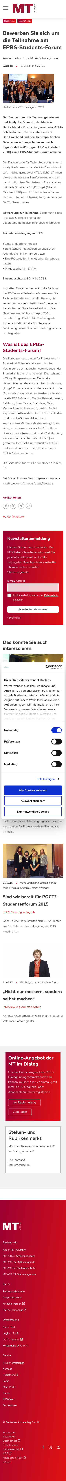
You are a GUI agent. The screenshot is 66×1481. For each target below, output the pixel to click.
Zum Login (20, 1112)
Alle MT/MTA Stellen (14, 1250)
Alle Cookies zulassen (33, 790)
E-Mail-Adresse (16, 581)
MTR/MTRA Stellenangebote (19, 1268)
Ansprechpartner (12, 1297)
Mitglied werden (12, 1303)
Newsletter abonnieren (33, 609)
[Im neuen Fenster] (51, 1447)
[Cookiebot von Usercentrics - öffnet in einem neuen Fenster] (46, 667)
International (24, 21)
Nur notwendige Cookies (33, 811)
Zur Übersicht (15, 517)
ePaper (7, 1462)
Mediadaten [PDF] (13, 1458)
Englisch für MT (12, 1333)
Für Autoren (10, 1405)
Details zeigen (45, 779)
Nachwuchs (9, 21)
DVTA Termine (11, 1339)
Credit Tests (9, 1327)
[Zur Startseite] (24, 8)
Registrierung (10, 1375)
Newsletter (9, 1436)
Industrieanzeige (19, 1165)
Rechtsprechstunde (14, 1291)
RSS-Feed (8, 1399)
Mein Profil (9, 1387)
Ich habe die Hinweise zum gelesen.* (35, 597)
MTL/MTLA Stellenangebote (19, 1262)
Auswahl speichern (33, 800)
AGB (5, 1453)
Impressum (9, 1432)
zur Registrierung (24, 1103)
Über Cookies (10, 1445)
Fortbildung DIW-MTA (15, 1345)
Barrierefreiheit (11, 1449)
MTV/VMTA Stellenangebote (19, 1274)
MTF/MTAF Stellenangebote (19, 1256)
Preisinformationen (13, 1363)
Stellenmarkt (17, 1160)
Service (7, 1355)
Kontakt (7, 1369)
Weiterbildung (11, 1319)
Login (6, 1381)
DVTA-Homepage (13, 1310)
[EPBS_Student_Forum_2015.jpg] (28, 88)
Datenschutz (51, 595)
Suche (6, 1393)
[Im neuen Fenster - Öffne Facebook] (43, 1447)
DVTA (6, 1284)
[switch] (53, 740)
